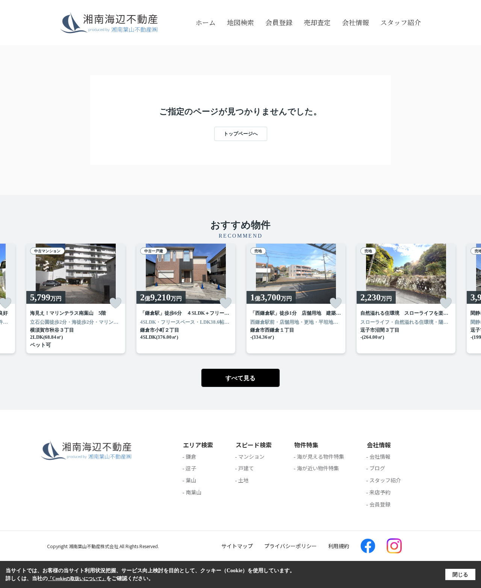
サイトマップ (237, 546)
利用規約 (338, 546)
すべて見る (240, 378)
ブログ (377, 468)
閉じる (460, 574)
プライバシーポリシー (290, 546)
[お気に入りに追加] (115, 303)
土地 (243, 480)
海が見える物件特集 (320, 456)
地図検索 (240, 22)
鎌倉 (191, 456)
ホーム (205, 22)
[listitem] (76, 298)
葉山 (191, 480)
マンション (251, 456)
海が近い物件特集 (318, 468)
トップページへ (241, 133)
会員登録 (278, 22)
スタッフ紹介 (400, 22)
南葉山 (193, 492)
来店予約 (379, 492)
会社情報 (355, 22)
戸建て (246, 468)
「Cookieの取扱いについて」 (77, 578)
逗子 (191, 468)
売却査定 (317, 22)
